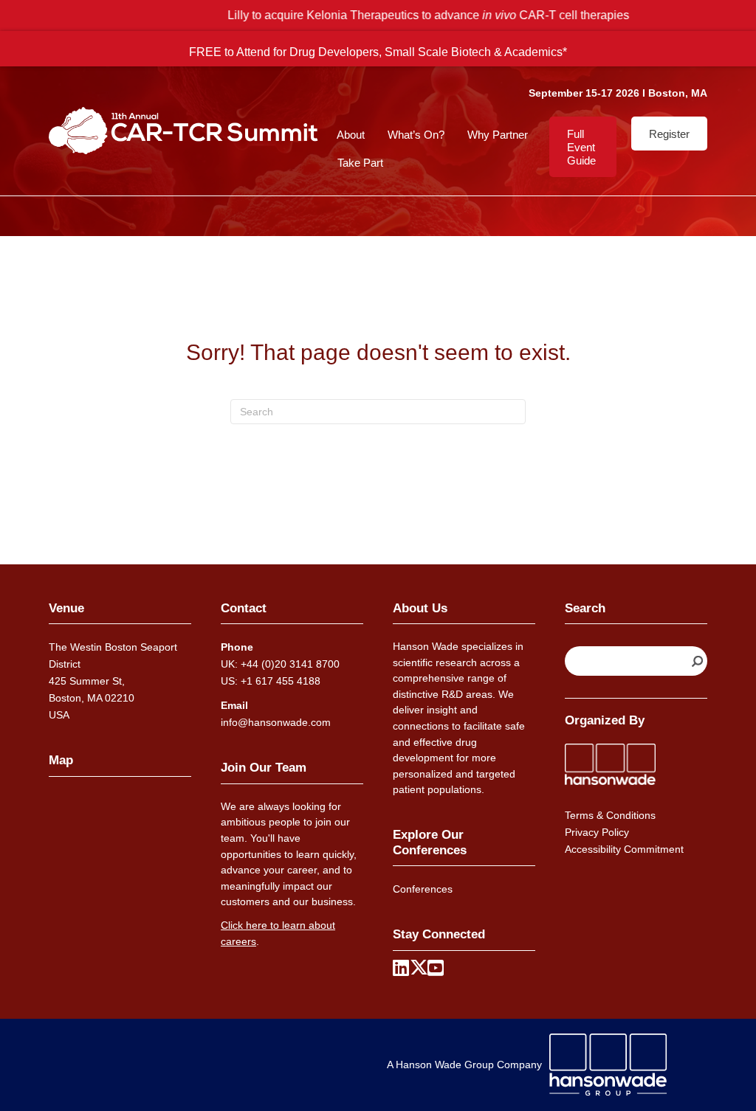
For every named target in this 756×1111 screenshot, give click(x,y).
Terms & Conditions (610, 815)
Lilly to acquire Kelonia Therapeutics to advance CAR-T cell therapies (378, 15)
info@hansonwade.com (276, 722)
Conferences (423, 889)
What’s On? (416, 134)
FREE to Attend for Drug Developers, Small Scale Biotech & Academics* (378, 51)
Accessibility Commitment (624, 849)
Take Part (360, 162)
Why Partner (497, 134)
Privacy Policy (597, 832)
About (351, 134)
